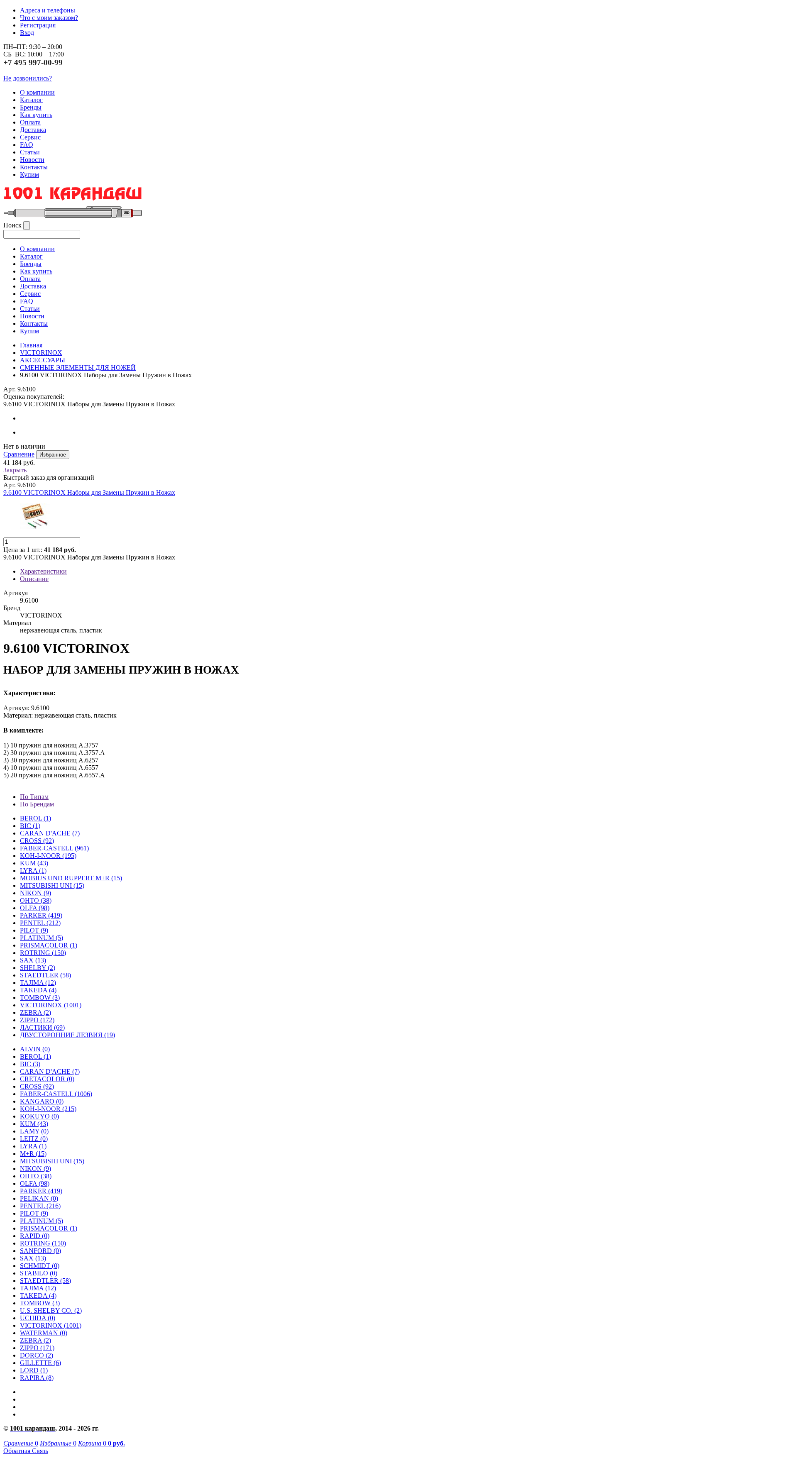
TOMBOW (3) (40, 997)
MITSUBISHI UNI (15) (52, 1161)
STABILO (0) (38, 1273)
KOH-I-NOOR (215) (48, 1108)
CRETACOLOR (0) (47, 1078)
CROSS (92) (37, 1086)
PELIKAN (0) (39, 1198)
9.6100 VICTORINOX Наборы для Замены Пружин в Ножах (89, 492)
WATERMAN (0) (43, 1332)
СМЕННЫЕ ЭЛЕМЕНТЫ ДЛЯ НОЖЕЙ (78, 367)
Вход (27, 32)
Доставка (33, 129)
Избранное (52, 455)
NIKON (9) (35, 1168)
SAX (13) (33, 1258)
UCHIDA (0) (37, 1317)
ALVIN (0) (35, 1049)
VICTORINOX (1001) (50, 1325)
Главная (31, 345)
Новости (32, 159)
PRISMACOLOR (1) (48, 945)
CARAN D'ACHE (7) (50, 1071)
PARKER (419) (41, 1190)
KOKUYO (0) (39, 1116)
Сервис (30, 137)
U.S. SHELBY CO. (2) (51, 1310)
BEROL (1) (35, 818)
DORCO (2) (36, 1355)
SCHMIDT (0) (39, 1265)
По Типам (34, 796)
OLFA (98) (34, 1183)
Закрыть (15, 470)
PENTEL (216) (40, 1205)
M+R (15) (33, 1153)
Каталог (31, 99)
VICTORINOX (41, 352)
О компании (37, 92)
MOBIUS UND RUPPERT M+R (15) (71, 878)
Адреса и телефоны (47, 10)
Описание (34, 578)
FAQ (26, 144)
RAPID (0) (34, 1235)
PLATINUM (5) (41, 1220)
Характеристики (43, 571)
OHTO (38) (35, 1176)
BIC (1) (30, 825)
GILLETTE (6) (40, 1362)
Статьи (30, 152)
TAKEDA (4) (38, 990)
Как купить (36, 114)
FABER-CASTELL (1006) (56, 1093)
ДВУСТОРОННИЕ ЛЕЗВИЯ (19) (67, 1034)
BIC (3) (30, 1063)
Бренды (31, 107)
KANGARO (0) (42, 1101)
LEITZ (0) (34, 1138)
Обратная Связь (25, 1450)
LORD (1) (34, 1370)
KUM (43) (34, 863)
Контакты (34, 167)
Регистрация (38, 25)
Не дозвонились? (27, 78)
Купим (29, 174)
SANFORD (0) (40, 1250)
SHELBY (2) (37, 967)
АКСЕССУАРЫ (42, 360)
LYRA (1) (33, 870)
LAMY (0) (34, 1131)
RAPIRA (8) (37, 1377)
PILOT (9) (34, 930)
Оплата (30, 122)
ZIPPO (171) (37, 1347)
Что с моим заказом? (49, 17)
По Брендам (37, 804)
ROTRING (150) (43, 1243)
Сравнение (18, 454)
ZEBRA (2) (35, 1012)
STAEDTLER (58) (45, 1280)
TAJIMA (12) (38, 1288)
